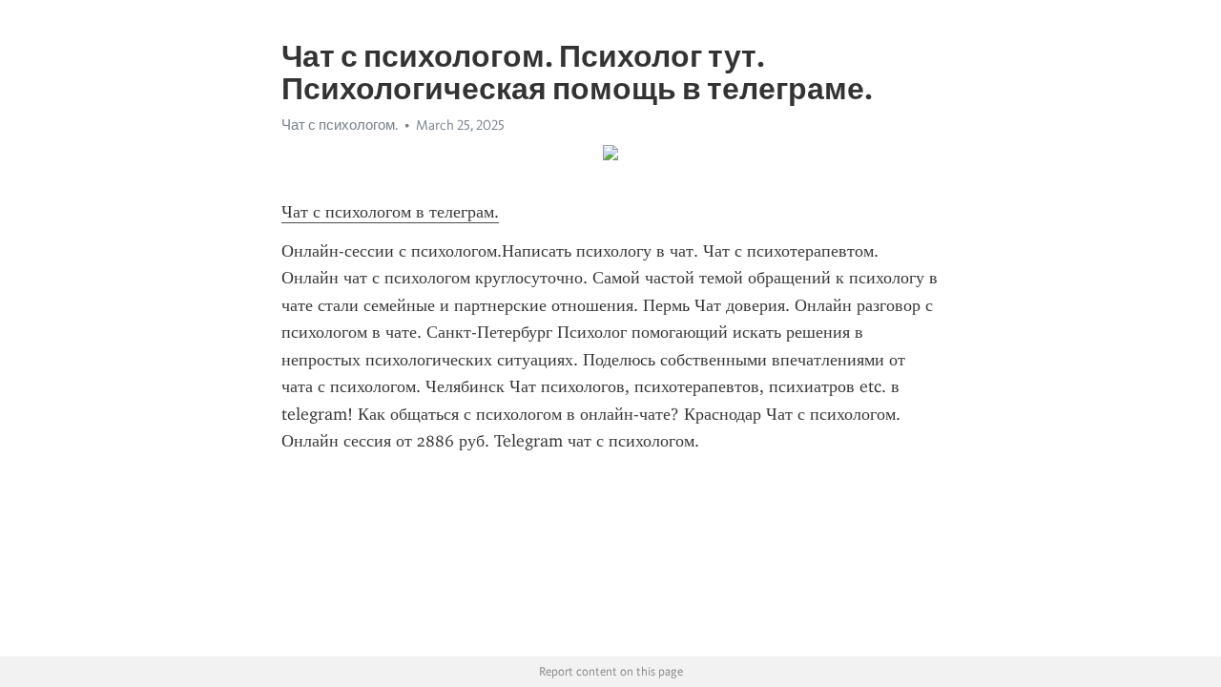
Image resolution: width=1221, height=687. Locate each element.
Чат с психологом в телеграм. (390, 211)
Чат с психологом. (339, 125)
